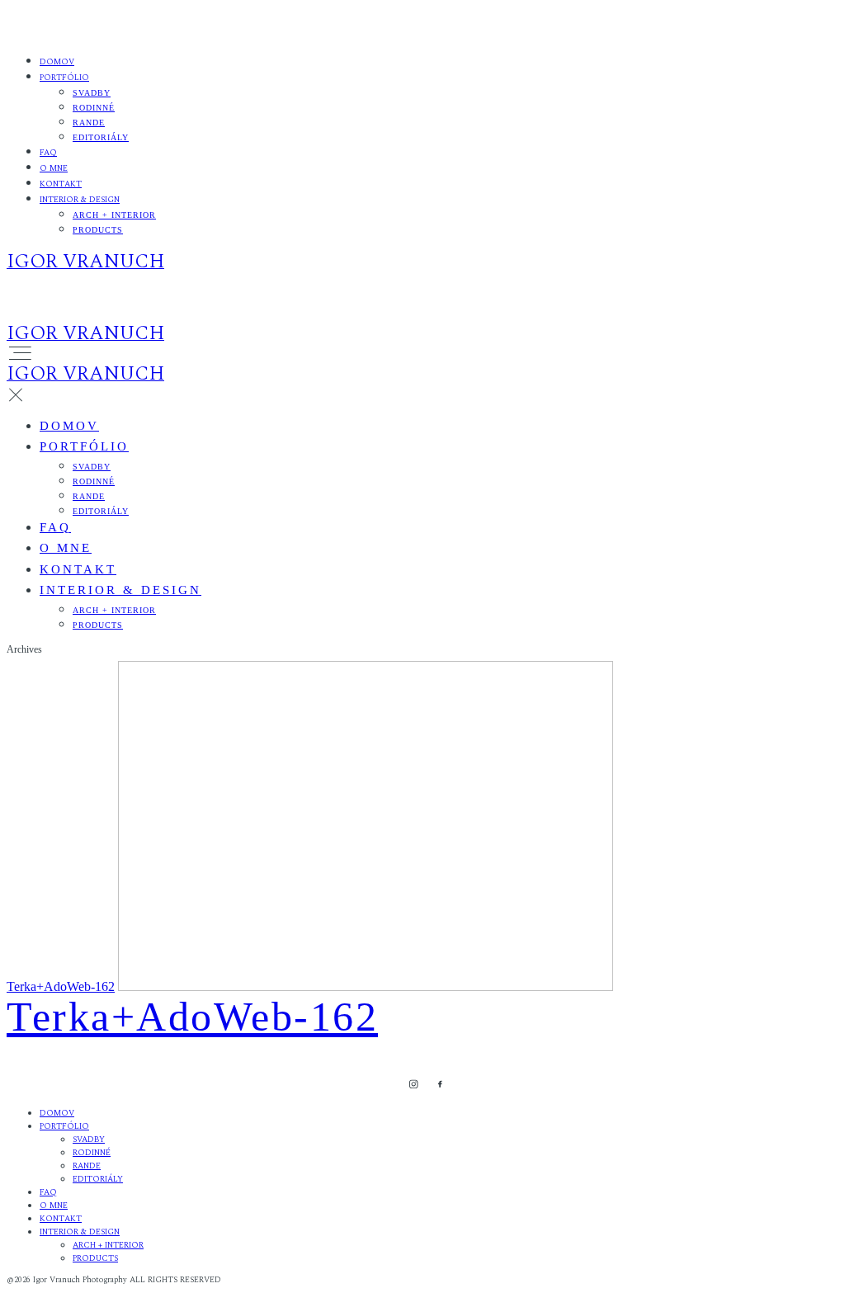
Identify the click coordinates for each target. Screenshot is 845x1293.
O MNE (54, 168)
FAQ (48, 152)
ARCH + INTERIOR (114, 214)
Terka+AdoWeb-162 (61, 986)
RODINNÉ (94, 107)
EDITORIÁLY (101, 137)
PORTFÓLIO (64, 77)
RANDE (89, 122)
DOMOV (57, 61)
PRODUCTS (98, 229)
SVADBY (92, 92)
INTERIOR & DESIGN (80, 199)
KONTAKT (61, 184)
